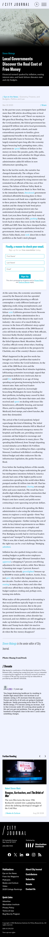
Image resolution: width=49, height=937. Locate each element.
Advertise (7, 901)
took (28, 234)
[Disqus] (24, 716)
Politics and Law (18, 99)
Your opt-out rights (9, 932)
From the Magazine (11, 876)
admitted (6, 546)
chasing (30, 486)
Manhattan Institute (11, 904)
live (9, 378)
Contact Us (30, 889)
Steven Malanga (9, 53)
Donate (8, 666)
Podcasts (6, 880)
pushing (33, 218)
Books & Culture (13, 813)
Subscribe (30, 879)
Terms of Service (24, 282)
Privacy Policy (38, 280)
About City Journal (34, 869)
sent (11, 312)
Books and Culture (10, 883)
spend (17, 148)
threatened (29, 192)
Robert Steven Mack (12, 788)
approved (7, 561)
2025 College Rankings (12, 889)
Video (5, 886)
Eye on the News (10, 873)
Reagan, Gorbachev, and (24, 794)
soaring (6, 584)
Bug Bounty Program (11, 914)
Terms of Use (8, 911)
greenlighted (28, 571)
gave (8, 577)
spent (16, 401)
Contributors (31, 874)
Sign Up (25, 276)
